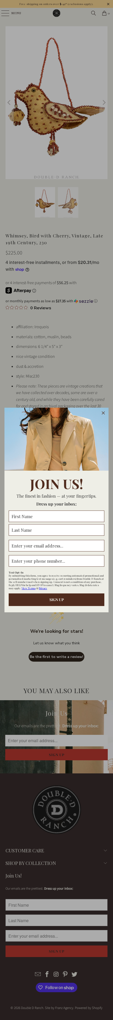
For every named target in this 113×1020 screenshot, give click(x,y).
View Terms (28, 588)
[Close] (103, 413)
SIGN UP (56, 599)
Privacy (43, 588)
